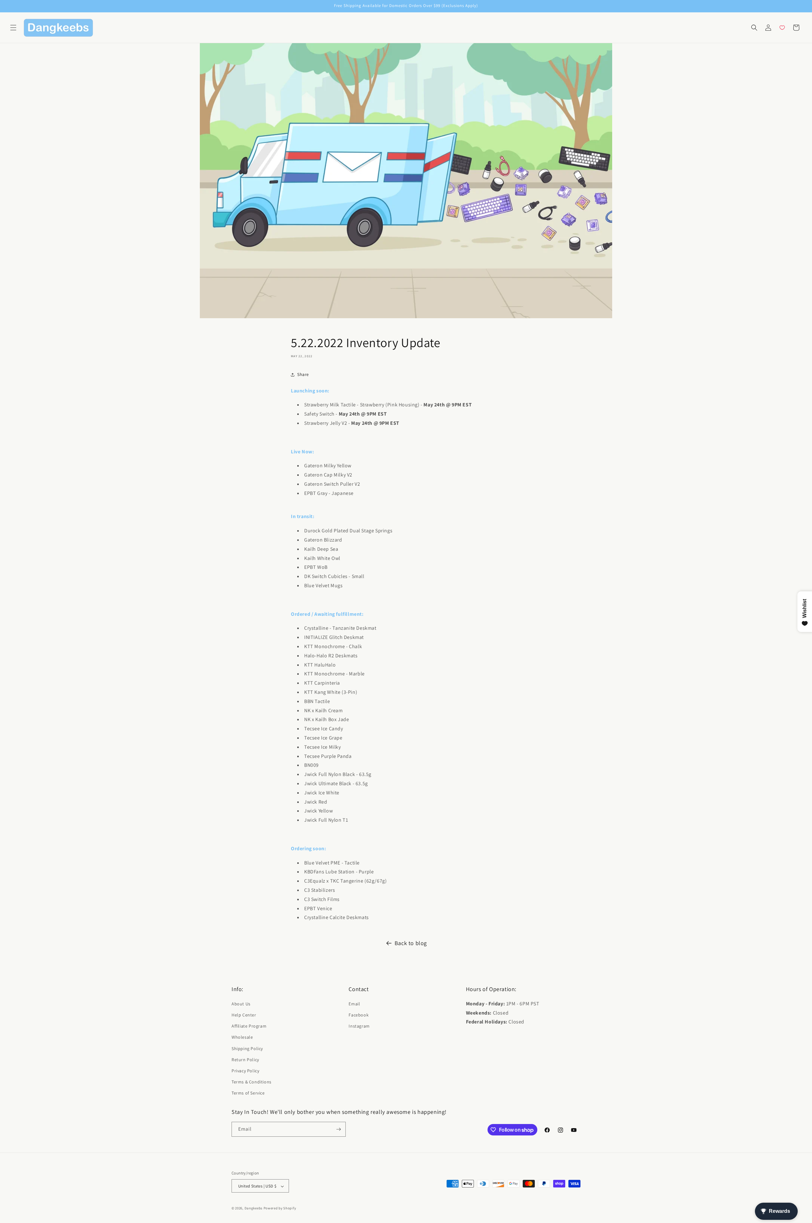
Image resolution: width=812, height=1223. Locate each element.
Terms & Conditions (252, 1081)
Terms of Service (248, 1093)
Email (354, 1003)
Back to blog (411, 943)
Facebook (359, 1014)
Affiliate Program (249, 1026)
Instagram (359, 1026)
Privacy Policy (245, 1070)
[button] (13, 28)
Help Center (244, 1014)
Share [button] (303, 374)
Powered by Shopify (280, 1208)
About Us (241, 1003)
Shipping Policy (247, 1048)
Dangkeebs (254, 1208)
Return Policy (245, 1059)
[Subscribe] (338, 1129)
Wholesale (242, 1037)
